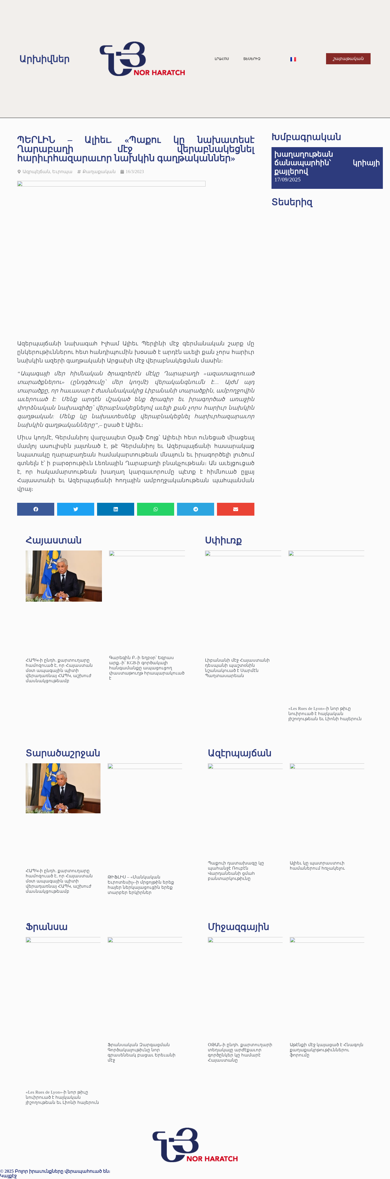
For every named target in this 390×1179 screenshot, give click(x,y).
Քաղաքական (99, 171)
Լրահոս (222, 59)
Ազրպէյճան (36, 171)
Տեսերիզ (251, 59)
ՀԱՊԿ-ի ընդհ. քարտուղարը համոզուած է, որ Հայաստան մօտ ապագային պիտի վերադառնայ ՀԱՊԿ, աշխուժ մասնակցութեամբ (59, 670)
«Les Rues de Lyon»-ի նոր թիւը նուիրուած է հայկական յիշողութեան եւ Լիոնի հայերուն (325, 713)
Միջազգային (238, 927)
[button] (35, 509)
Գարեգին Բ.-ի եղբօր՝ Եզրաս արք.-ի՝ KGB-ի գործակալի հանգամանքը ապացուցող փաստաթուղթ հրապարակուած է (146, 667)
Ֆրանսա (47, 927)
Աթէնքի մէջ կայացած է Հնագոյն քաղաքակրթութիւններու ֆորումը (326, 1049)
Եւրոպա (62, 171)
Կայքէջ (8, 1175)
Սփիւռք (223, 540)
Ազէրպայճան (240, 753)
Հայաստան (54, 540)
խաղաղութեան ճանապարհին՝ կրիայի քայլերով (327, 162)
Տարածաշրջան (63, 753)
